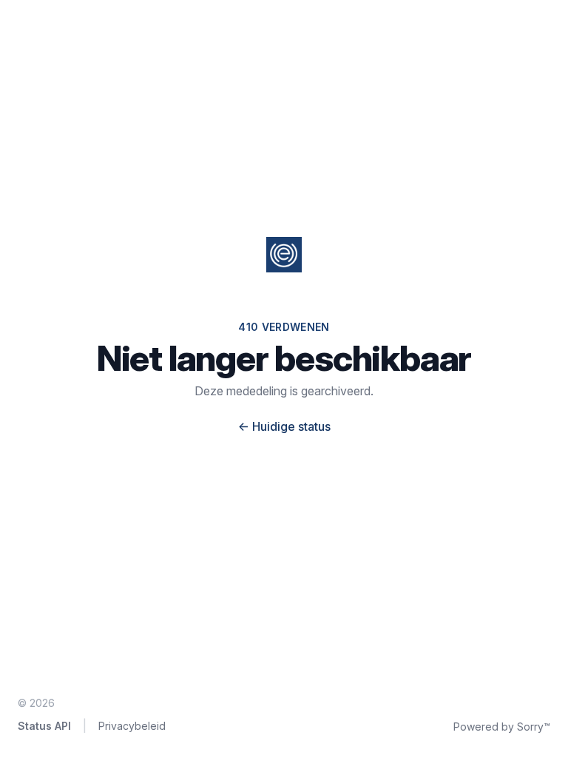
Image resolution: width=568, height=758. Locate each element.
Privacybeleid (132, 726)
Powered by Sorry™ (501, 726)
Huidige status (284, 426)
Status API (44, 726)
